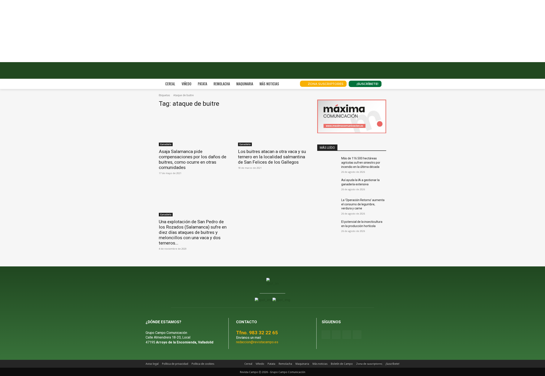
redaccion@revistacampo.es (257, 342)
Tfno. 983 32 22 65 (257, 332)
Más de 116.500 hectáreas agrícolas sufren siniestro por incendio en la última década (360, 162)
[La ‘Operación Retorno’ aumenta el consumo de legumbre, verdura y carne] (327, 205)
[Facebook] (326, 334)
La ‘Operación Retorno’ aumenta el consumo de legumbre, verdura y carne (362, 204)
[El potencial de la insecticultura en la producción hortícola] (327, 227)
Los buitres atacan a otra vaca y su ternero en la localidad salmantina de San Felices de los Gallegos (272, 157)
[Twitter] (357, 334)
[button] (291, 84)
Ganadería (165, 144)
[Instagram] (336, 334)
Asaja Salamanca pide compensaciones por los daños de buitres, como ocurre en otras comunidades (192, 159)
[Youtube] (347, 334)
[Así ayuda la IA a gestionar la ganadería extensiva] (327, 185)
